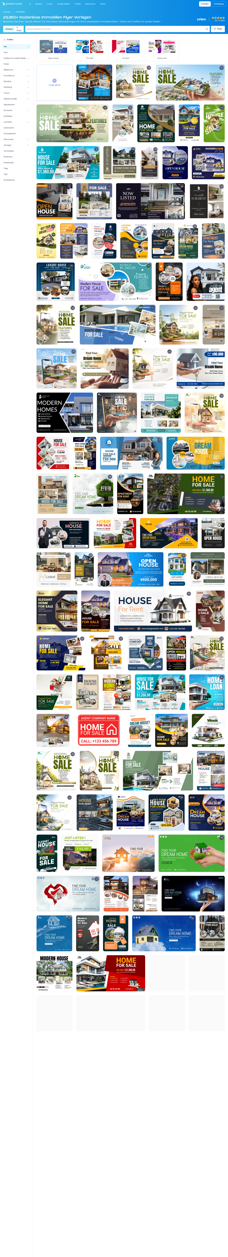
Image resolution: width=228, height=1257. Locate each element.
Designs (9, 29)
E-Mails (19, 29)
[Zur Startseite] (11, 4)
